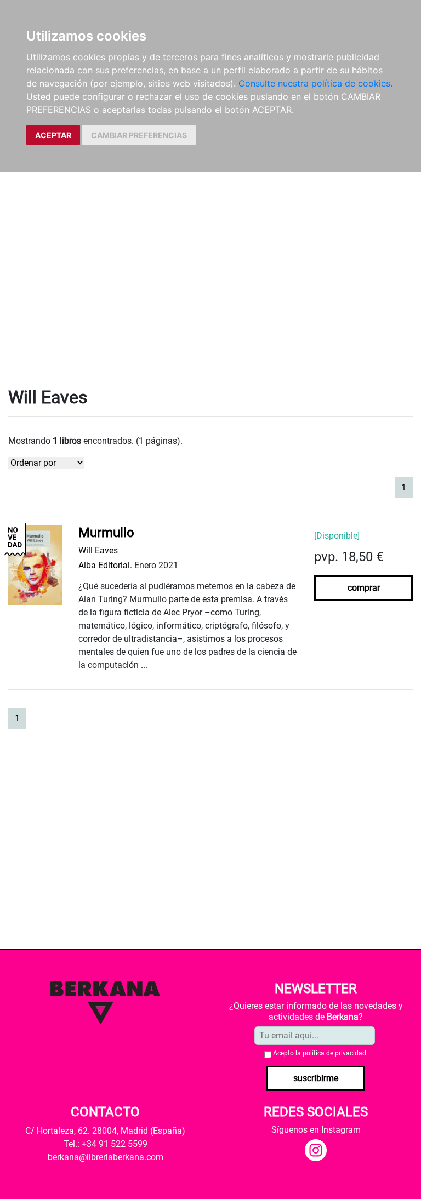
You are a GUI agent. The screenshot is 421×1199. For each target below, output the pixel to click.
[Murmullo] (35, 564)
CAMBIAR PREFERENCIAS (139, 135)
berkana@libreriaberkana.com (105, 1157)
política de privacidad (334, 1053)
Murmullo (106, 532)
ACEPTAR (53, 135)
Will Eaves (98, 550)
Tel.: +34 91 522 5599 (105, 1144)
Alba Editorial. (105, 565)
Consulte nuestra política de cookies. (315, 83)
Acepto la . (320, 1053)
